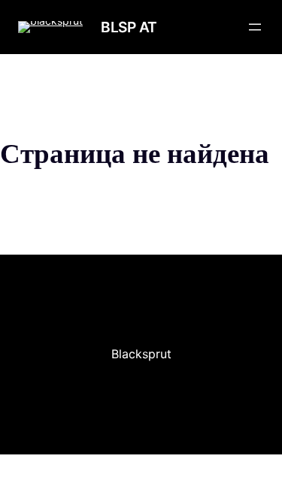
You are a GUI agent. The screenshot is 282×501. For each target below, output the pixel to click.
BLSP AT (129, 27)
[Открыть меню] (255, 27)
